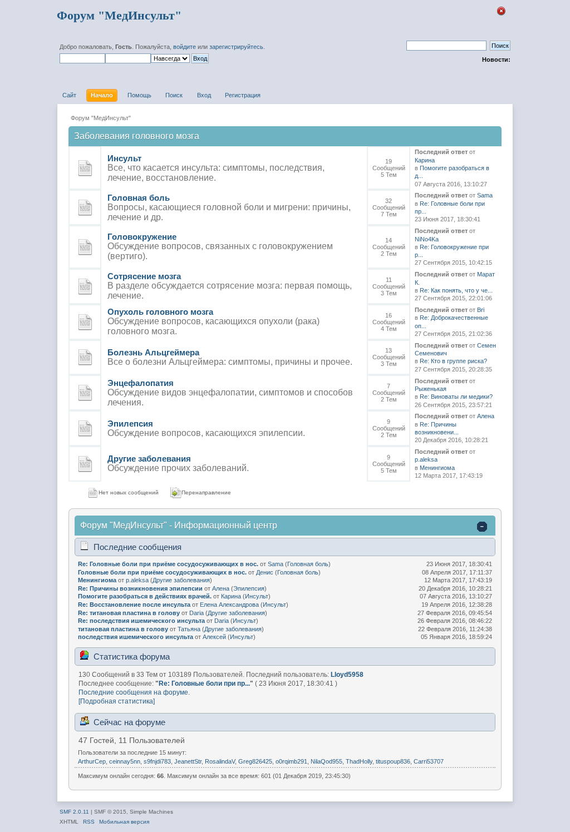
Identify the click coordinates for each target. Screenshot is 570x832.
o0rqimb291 (291, 761)
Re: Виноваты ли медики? (456, 396)
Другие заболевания (149, 458)
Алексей (214, 636)
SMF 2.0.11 (74, 812)
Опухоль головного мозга (160, 311)
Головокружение (141, 236)
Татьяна (189, 629)
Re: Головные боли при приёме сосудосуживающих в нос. (168, 564)
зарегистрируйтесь (236, 46)
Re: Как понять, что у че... (456, 290)
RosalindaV (220, 761)
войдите (184, 46)
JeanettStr (188, 761)
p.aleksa (426, 459)
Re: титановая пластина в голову (129, 613)
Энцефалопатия (140, 383)
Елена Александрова (229, 604)
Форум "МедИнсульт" (119, 15)
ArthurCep (92, 761)
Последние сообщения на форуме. (134, 692)
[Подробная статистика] (116, 701)
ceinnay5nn (124, 761)
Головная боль (138, 197)
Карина (425, 160)
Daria (196, 613)
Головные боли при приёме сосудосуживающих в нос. (162, 572)
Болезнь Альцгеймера (153, 352)
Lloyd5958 (347, 675)
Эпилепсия (130, 423)
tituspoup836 (393, 761)
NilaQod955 (326, 761)
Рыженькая (430, 388)
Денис (264, 572)
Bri (480, 309)
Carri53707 (429, 761)
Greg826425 (255, 761)
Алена (485, 416)
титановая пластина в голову (123, 629)
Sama (485, 195)
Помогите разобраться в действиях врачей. (145, 596)
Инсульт (124, 158)
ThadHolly (359, 761)
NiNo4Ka (427, 239)
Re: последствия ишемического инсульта (141, 620)
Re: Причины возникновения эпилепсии (140, 588)
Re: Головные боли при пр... (204, 683)
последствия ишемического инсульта (135, 636)
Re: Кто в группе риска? (453, 361)
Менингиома (437, 467)
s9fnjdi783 (157, 761)
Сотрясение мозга (144, 276)
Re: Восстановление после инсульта (134, 604)
